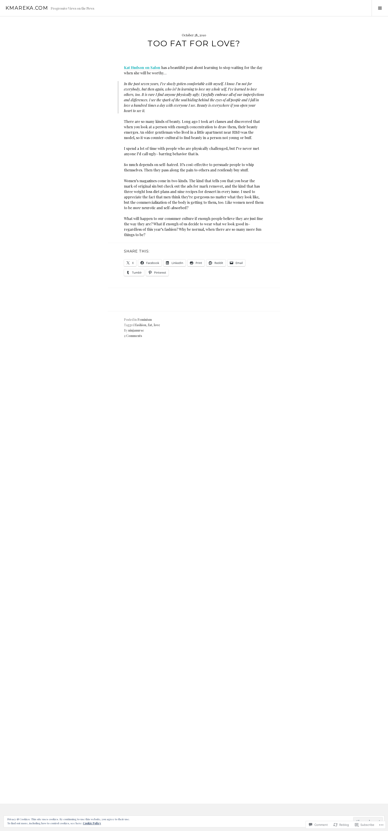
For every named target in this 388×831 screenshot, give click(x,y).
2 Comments (133, 336)
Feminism (144, 319)
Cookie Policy (92, 823)
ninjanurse (136, 330)
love (157, 325)
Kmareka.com (26, 8)
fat (150, 325)
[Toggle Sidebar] (380, 8)
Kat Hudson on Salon (142, 67)
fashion (140, 325)
